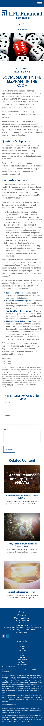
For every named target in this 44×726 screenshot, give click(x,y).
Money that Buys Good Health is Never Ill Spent (22, 544)
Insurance (22, 650)
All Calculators (22, 664)
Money (22, 655)
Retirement (22, 644)
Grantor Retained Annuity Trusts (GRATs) (22, 496)
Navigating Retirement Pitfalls (22, 592)
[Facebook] (23, 24)
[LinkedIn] (20, 24)
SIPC (17, 712)
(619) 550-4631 (23, 29)
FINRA (13, 712)
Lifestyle (22, 657)
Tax (22, 653)
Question (7, 429)
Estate (22, 648)
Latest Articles (22, 659)
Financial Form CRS (9, 666)
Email (7, 416)
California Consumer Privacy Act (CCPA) (18, 697)
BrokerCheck (5, 672)
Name (7, 402)
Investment (22, 646)
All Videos (22, 662)
